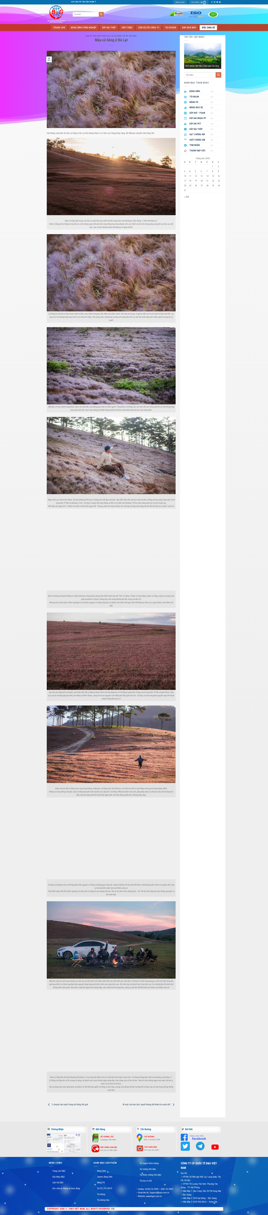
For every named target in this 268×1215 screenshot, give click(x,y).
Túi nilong (101, 1194)
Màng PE (101, 1182)
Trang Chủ (59, 27)
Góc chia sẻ (208, 27)
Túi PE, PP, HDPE (104, 1188)
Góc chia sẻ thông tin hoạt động (66, 1188)
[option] (202, 56)
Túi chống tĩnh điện (148, 1169)
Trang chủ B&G (58, 1171)
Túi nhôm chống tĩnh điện (150, 1175)
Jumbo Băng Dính (104, 1176)
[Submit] (101, 14)
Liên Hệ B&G (57, 1182)
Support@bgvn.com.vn (159, 1192)
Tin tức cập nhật (130, 36)
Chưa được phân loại (101, 36)
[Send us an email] (220, 2)
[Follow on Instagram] (214, 2)
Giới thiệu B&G (58, 1176)
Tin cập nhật (116, 36)
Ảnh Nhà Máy (189, 27)
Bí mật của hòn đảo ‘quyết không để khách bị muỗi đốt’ (147, 1104)
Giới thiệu (127, 27)
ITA (112, 1208)
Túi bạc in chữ (146, 1180)
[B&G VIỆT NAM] (56, 14)
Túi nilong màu (103, 1200)
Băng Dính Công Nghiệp (83, 27)
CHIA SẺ (88, 36)
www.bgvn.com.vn (153, 1196)
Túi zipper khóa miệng (149, 1163)
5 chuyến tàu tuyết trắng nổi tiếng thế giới (69, 1104)
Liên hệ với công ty (148, 27)
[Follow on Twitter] (217, 2)
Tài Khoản (170, 27)
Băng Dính (101, 1171)
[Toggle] (212, 91)
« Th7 (186, 197)
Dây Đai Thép (109, 27)
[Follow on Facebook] (212, 2)
